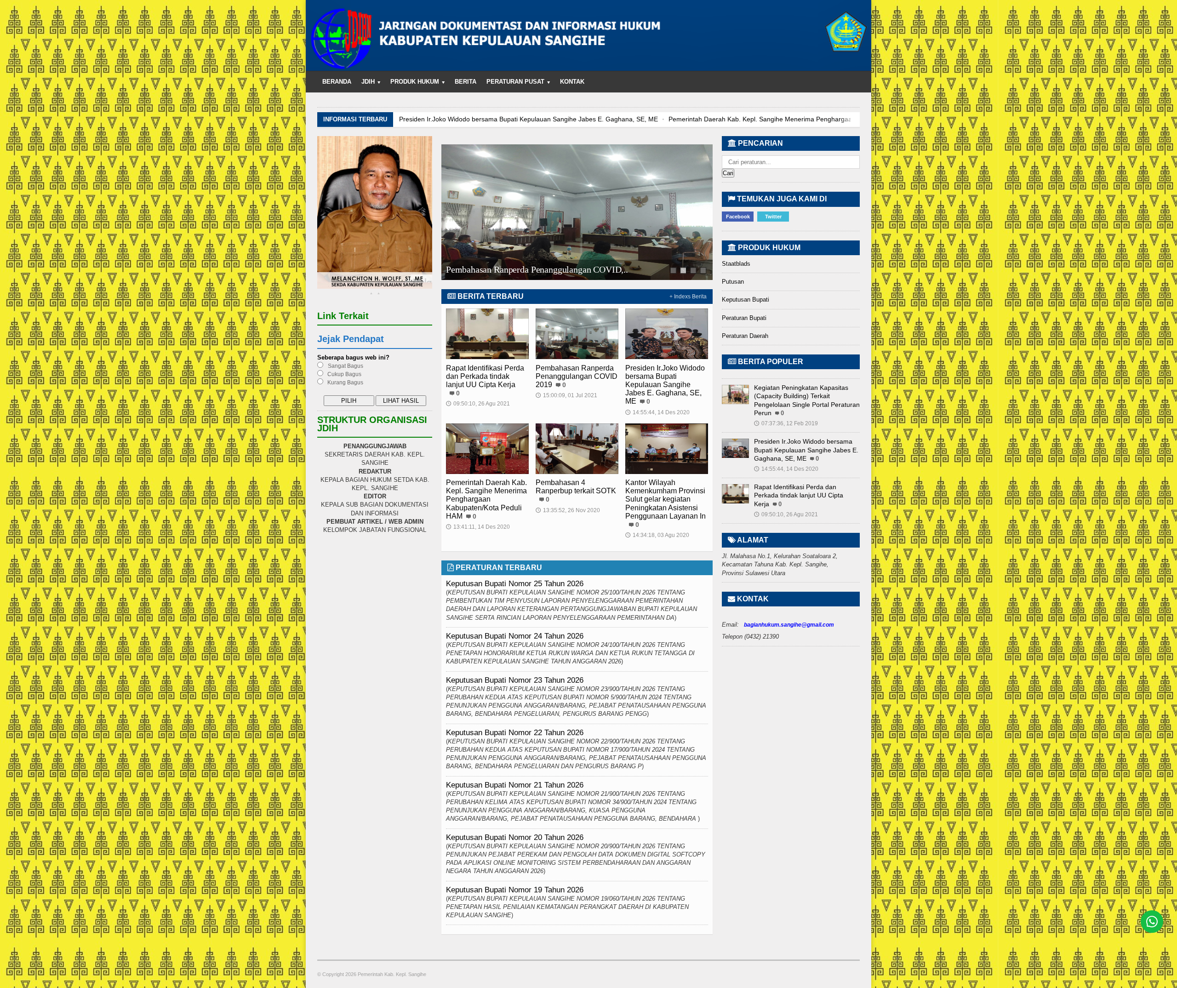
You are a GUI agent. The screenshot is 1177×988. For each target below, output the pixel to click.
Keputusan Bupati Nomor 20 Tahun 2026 (514, 837)
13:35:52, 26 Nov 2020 (568, 510)
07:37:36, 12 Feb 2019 (786, 423)
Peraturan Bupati (744, 317)
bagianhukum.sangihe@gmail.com (789, 625)
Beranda (336, 81)
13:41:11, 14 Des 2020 (478, 527)
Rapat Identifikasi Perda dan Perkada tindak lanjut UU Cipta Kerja (485, 376)
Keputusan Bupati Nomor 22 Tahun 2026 (514, 732)
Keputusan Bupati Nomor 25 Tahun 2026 (514, 583)
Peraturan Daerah (745, 335)
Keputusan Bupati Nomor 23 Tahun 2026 (514, 680)
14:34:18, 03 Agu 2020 (657, 535)
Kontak (572, 81)
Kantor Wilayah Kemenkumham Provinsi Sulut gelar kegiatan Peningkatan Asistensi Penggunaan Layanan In (665, 499)
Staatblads (736, 263)
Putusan (733, 281)
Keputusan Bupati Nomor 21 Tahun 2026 (514, 785)
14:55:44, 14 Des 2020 (657, 412)
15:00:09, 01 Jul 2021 (566, 395)
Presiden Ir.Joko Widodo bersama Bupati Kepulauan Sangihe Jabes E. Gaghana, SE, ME (665, 384)
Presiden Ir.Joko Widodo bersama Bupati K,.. (528, 270)
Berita (465, 81)
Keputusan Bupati (745, 299)
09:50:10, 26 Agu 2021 (478, 403)
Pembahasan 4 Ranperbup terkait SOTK (740, 119)
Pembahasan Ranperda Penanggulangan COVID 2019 (576, 376)
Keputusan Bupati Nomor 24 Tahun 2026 (514, 636)
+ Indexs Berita (688, 296)
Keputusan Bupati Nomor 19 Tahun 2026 (514, 889)
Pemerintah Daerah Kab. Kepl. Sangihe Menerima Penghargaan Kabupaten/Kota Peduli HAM (535, 119)
